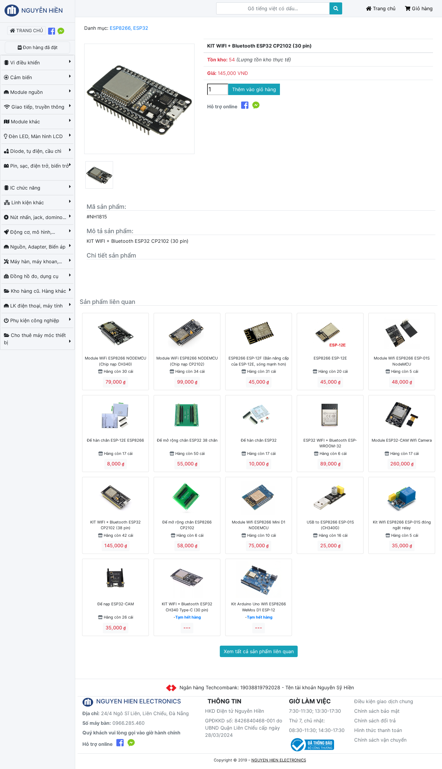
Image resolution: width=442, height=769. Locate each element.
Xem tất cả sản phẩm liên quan (259, 651)
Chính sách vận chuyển (380, 740)
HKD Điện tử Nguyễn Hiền (234, 711)
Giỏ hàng (421, 8)
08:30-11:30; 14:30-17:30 (317, 730)
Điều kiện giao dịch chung (383, 701)
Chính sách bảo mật (377, 711)
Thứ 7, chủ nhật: (307, 721)
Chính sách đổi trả (375, 721)
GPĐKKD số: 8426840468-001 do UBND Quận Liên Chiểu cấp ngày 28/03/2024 (243, 728)
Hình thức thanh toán (378, 730)
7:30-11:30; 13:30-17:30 (315, 711)
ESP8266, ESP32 (129, 28)
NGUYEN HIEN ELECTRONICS (278, 760)
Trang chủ (383, 8)
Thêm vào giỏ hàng (254, 89)
